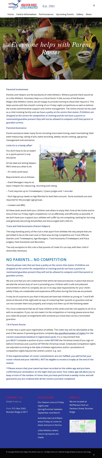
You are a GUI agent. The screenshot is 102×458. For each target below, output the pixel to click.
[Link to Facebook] (94, 5)
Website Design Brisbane (67, 452)
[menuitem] (10, 14)
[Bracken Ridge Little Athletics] (31, 5)
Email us (17, 401)
